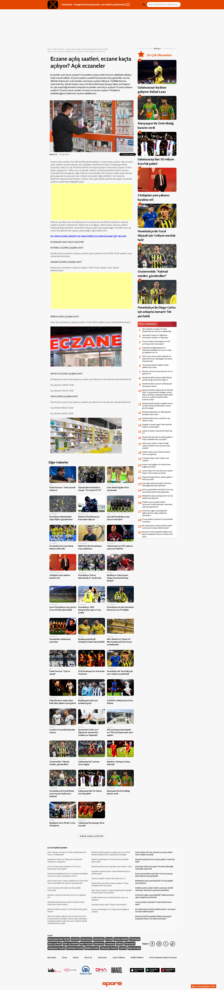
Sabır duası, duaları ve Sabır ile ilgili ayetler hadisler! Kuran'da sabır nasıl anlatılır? (156, 445)
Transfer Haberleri (121, 939)
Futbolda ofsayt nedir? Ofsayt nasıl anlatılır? (109, 905)
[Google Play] (152, 971)
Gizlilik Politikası (137, 957)
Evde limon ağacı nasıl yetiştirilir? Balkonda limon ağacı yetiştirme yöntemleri (154, 512)
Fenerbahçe (110, 944)
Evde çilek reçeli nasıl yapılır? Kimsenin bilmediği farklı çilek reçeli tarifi (156, 484)
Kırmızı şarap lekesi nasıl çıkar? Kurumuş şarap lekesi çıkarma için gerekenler (157, 490)
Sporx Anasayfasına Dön (203, 986)
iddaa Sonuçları (134, 948)
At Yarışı (109, 939)
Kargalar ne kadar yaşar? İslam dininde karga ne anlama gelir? (157, 425)
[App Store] (137, 971)
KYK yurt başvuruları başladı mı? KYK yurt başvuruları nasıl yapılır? (156, 342)
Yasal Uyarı (102, 957)
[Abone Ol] (64, 154)
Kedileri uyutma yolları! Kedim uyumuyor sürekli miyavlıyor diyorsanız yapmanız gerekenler (157, 504)
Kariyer (76, 957)
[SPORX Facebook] (152, 944)
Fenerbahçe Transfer (75, 948)
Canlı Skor (75, 939)
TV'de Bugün (135, 939)
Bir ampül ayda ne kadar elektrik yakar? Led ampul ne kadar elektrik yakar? (157, 526)
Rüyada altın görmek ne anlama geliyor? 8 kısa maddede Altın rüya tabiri (157, 438)
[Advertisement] (91, 202)
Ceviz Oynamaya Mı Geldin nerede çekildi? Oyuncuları (155, 366)
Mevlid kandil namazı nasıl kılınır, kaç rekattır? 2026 (111, 867)
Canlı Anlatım (98, 939)
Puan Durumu (86, 939)
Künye (64, 957)
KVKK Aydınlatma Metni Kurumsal (163, 957)
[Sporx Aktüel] (52, 5)
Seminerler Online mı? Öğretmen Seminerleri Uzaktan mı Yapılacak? (155, 336)
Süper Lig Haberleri (70, 944)
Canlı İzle (122, 948)
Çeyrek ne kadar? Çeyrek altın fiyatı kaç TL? (108, 878)
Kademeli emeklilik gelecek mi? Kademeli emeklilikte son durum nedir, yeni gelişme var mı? (157, 350)
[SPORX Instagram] (159, 944)
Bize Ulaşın (51, 957)
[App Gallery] (168, 971)
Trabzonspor (130, 944)
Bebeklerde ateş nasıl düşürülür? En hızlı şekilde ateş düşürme (157, 497)
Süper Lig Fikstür (54, 944)
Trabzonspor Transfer (109, 948)
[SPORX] (112, 984)
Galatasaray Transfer (56, 948)
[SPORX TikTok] (172, 944)
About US (88, 957)
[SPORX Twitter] (166, 944)
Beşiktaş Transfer (92, 948)
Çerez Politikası (119, 957)
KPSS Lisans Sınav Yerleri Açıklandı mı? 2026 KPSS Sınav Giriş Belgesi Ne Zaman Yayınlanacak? (157, 358)
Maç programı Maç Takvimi (59, 939)
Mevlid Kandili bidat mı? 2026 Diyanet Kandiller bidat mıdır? (156, 413)
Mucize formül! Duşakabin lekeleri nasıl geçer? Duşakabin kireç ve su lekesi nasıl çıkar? (157, 534)
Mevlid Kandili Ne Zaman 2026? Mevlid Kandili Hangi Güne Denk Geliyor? (157, 378)
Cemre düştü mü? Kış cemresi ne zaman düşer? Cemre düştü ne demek (157, 472)
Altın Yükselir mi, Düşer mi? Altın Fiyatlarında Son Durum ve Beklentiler (156, 330)
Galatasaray (99, 944)
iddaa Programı (86, 944)
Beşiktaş (119, 944)
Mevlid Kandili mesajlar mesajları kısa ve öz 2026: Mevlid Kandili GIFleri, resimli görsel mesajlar (157, 405)
